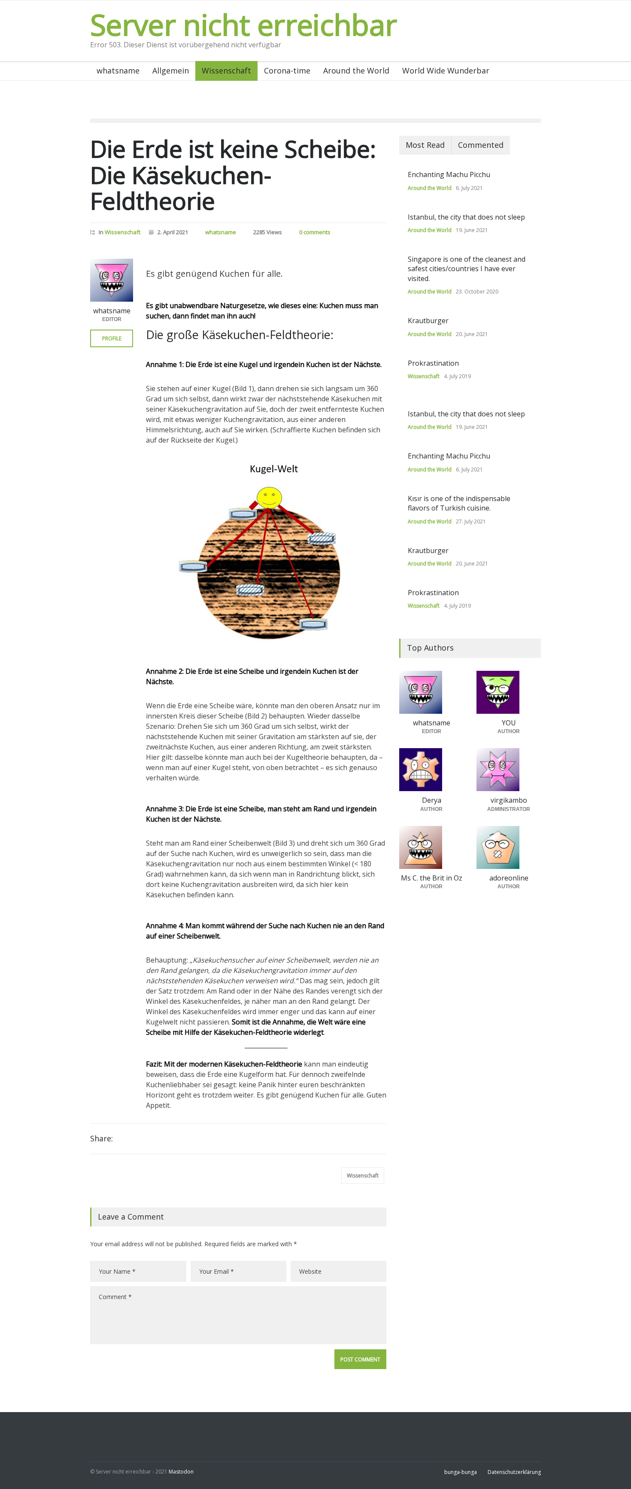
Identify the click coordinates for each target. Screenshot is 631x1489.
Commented (481, 145)
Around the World (356, 70)
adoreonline (508, 878)
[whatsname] (111, 280)
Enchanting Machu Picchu (449, 174)
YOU (509, 723)
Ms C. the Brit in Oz (431, 878)
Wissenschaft (226, 70)
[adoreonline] (508, 847)
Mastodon (181, 1471)
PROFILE (111, 338)
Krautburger (428, 320)
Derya (431, 800)
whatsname (118, 70)
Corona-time (287, 70)
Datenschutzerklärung (514, 1472)
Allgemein (170, 70)
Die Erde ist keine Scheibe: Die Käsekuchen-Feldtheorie (233, 174)
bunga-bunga (460, 1472)
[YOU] (508, 692)
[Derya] (431, 769)
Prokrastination (433, 363)
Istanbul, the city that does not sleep (466, 217)
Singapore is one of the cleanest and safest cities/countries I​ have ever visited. (466, 268)
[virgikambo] (508, 769)
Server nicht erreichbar (243, 24)
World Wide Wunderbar (445, 70)
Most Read (425, 145)
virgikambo (509, 800)
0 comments (315, 232)
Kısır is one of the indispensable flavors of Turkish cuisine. (459, 503)
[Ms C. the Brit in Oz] (431, 847)
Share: (101, 1138)
